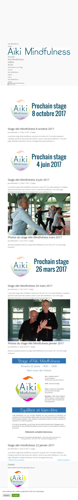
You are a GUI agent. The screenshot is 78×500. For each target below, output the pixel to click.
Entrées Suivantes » (63, 460)
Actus (10, 64)
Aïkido (10, 46)
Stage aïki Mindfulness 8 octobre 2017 (31, 129)
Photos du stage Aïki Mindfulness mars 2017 (35, 237)
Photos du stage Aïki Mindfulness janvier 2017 (36, 343)
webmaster (14, 132)
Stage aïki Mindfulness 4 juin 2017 (28, 180)
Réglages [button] (6, 495)
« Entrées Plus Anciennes (16, 460)
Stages (33, 132)
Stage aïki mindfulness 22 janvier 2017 (31, 445)
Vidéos (11, 62)
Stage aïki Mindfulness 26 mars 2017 (30, 286)
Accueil (11, 56)
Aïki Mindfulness (13, 44)
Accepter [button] (15, 495)
